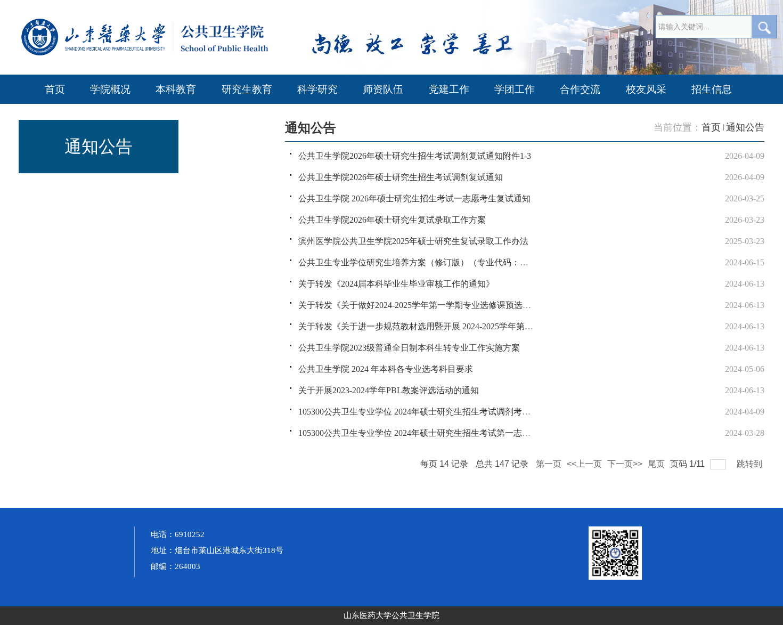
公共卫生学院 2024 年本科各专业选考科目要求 (385, 369)
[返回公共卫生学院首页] (183, 54)
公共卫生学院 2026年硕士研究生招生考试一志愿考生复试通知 (414, 198)
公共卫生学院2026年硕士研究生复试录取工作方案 (392, 219)
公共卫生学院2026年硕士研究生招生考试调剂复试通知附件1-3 (414, 155)
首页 (711, 127)
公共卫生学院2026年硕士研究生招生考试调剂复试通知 (400, 177)
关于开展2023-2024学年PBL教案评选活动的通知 (388, 390)
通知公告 (745, 127)
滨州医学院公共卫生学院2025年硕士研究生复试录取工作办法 (413, 241)
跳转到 (750, 463)
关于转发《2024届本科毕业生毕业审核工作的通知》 (396, 283)
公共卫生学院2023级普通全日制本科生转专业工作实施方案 (409, 347)
